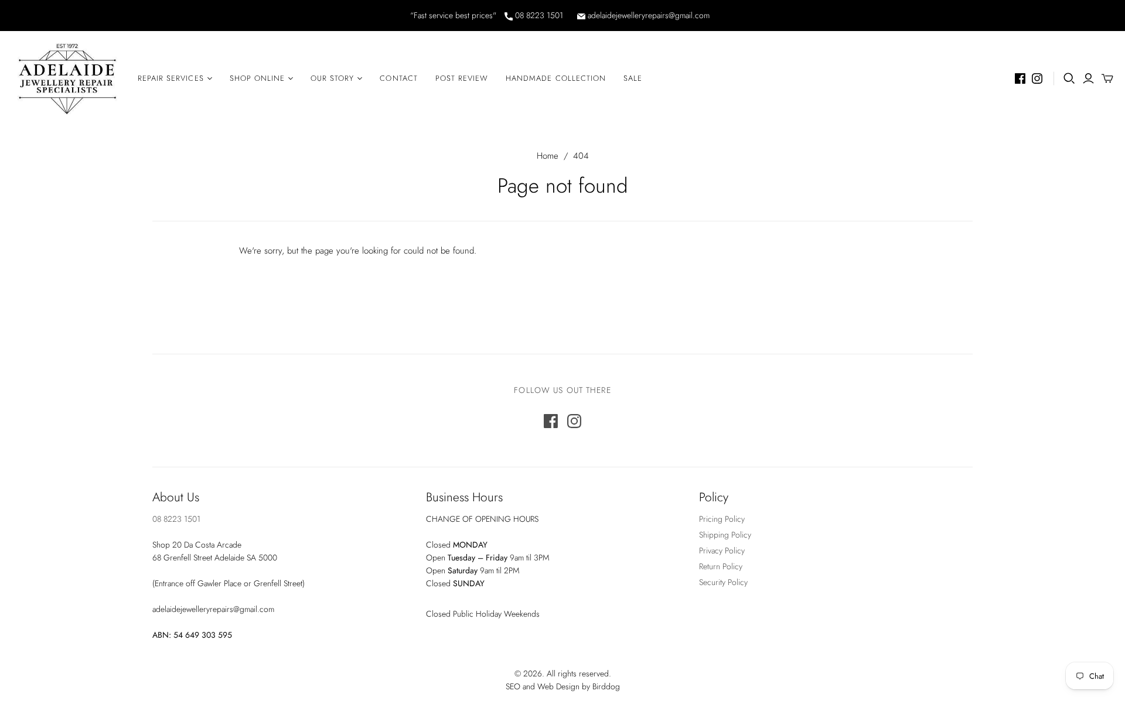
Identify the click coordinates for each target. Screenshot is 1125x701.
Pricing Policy (722, 519)
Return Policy (720, 566)
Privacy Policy (722, 550)
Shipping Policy (725, 535)
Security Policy (723, 582)
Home (547, 155)
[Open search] (1069, 78)
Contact (398, 78)
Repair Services (171, 78)
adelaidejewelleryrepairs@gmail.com (647, 15)
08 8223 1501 (538, 15)
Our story (332, 78)
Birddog (606, 686)
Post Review (461, 78)
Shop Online (257, 78)
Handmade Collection (556, 78)
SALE (632, 78)
